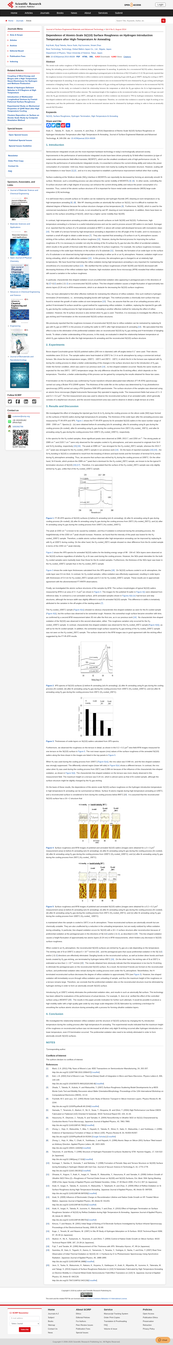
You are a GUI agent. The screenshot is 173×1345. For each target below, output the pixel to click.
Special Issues (82, 1332)
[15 (151, 450)
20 (48, 1265)
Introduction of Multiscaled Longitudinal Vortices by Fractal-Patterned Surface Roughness (22, 99)
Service (108, 1309)
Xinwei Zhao (96, 45)
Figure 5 (81, 751)
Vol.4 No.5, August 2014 (116, 29)
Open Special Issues (18, 135)
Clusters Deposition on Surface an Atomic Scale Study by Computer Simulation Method (23, 117)
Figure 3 (49, 570)
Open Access (148, 1314)
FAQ (10, 171)
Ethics (78, 1314)
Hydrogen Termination (80, 116)
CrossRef (95, 1072)
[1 (89, 258)
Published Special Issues (20, 140)
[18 (112, 570)
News (74, 13)
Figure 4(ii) (51, 613)
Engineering (15, 326)
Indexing (14, 61)
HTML (85, 57)
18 (48, 1246)
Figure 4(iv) (79, 610)
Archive (13, 45)
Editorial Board (17, 51)
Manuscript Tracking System (116, 1314)
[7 (101, 603)
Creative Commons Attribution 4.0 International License (106, 1299)
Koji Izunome (83, 45)
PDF (78, 57)
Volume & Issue (110, 1329)
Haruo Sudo (72, 45)
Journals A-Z (53, 1314)
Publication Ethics (150, 1317)
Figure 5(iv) (103, 762)
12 (48, 1186)
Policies (147, 1309)
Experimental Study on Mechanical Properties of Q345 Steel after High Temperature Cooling (23, 108)
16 (48, 1231)
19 (48, 1250)
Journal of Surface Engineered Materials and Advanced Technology (75, 29)
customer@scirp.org (21, 416)
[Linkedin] (26, 401)
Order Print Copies (112, 1317)
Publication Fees (17, 56)
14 (140, 327)
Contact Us (13, 166)
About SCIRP (83, 1309)
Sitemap (51, 1325)
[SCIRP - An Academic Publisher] (24, 5)
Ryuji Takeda (60, 45)
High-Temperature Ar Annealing (104, 116)
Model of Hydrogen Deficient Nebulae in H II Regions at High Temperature (21, 90)
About (87, 13)
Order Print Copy (16, 161)
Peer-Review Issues (84, 1325)
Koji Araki (50, 45)
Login (160, 4)
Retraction (147, 1325)
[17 (78, 465)
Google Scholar (99, 1136)
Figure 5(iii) (70, 773)
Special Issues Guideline (20, 146)
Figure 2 (49, 552)
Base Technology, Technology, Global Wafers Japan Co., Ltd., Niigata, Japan (78, 49)
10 (48, 232)
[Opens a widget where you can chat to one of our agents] (162, 1340)
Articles (29, 13)
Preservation (148, 1321)
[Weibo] (34, 401)
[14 (116, 450)
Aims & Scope (16, 35)
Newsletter (13, 155)
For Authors (81, 1321)
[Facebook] (18, 401)
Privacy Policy (149, 1329)
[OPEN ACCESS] (132, 5)
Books (60, 13)
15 (75, 446)
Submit (119, 13)
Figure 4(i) (140, 592)
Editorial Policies (83, 1317)
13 (104, 301)
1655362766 (17, 426)
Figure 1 (79, 421)
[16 (78, 446)
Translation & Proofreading (115, 1321)
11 (112, 251)
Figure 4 (97, 592)
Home (14, 13)
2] (75, 170)
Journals (44, 13)
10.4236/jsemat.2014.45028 (63, 57)
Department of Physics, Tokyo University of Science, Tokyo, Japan (74, 53)
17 (48, 1239)
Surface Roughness (61, 116)
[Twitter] (10, 401)
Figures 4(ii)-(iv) (129, 596)
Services (103, 13)
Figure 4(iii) (154, 625)
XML (91, 57)
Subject (51, 1317)
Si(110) (49, 116)
